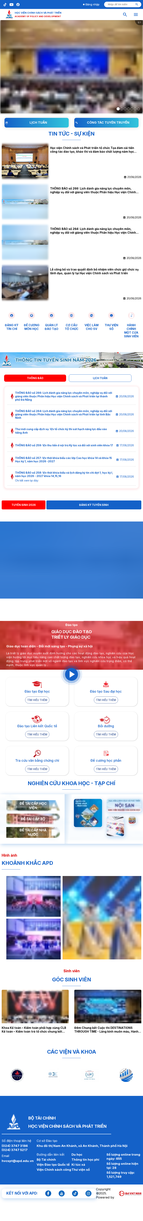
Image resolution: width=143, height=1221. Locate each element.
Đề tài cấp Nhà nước (33, 832)
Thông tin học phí (85, 1159)
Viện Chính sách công (54, 1169)
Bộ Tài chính (46, 1159)
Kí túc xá (78, 1164)
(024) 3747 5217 (15, 1150)
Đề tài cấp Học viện (33, 805)
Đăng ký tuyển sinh (94, 504)
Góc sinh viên (71, 979)
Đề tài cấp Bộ (33, 819)
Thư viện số (81, 1169)
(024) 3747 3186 (15, 1146)
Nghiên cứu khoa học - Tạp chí (71, 783)
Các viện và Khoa (71, 1052)
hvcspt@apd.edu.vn (18, 1161)
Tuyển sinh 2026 (24, 504)
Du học (77, 1154)
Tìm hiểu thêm (37, 700)
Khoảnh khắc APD (27, 863)
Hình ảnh (9, 855)
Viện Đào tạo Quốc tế (53, 1164)
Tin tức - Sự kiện (71, 134)
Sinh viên (71, 971)
